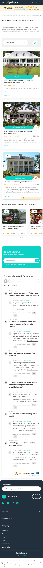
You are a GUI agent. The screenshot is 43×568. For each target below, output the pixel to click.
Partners (5, 534)
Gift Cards (5, 544)
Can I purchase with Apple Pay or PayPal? (23, 354)
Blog (3, 537)
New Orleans (21, 15)
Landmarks (6, 547)
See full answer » (18, 309)
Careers (4, 540)
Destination (5, 15)
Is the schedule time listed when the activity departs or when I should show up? (23, 384)
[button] (34, 313)
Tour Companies (32, 15)
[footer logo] (21, 553)
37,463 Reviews (18, 9)
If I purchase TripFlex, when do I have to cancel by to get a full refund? (22, 324)
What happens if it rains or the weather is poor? (22, 444)
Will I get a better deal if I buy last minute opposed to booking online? (24, 294)
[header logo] (12, 2)
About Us (5, 531)
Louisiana (13, 15)
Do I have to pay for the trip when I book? (23, 415)
